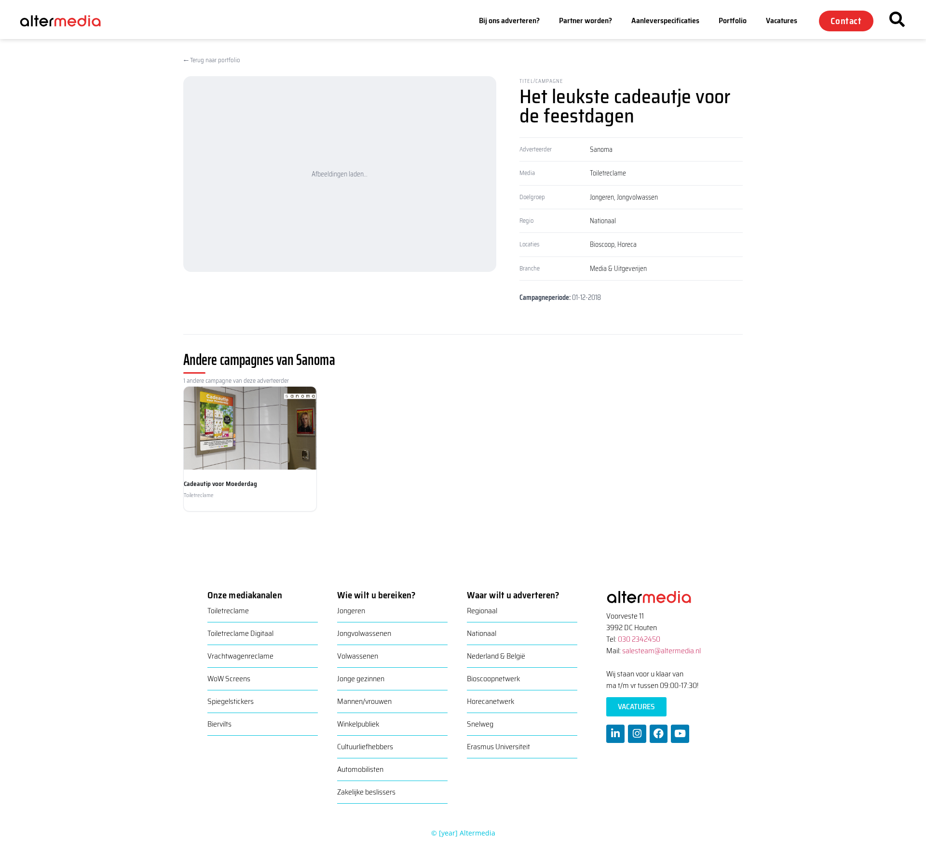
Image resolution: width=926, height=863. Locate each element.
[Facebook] (659, 734)
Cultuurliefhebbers (365, 747)
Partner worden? (585, 20)
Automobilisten (360, 769)
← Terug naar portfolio (211, 60)
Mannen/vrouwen (364, 701)
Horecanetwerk (490, 701)
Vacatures (781, 20)
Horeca (627, 244)
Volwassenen (357, 656)
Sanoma (601, 149)
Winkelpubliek (358, 724)
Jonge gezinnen (360, 679)
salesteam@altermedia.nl (661, 651)
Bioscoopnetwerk (493, 679)
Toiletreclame (608, 173)
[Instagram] (637, 734)
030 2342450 (639, 639)
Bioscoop (602, 244)
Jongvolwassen (637, 197)
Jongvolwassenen (364, 633)
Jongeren (602, 197)
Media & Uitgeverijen (618, 268)
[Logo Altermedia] (67, 21)
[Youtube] (680, 734)
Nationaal (603, 221)
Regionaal (482, 611)
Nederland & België (496, 656)
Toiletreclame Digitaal (240, 633)
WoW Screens (228, 679)
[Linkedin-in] (615, 734)
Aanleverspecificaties (665, 20)
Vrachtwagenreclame (240, 656)
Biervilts (219, 724)
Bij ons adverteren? (509, 20)
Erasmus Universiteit (498, 747)
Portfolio (733, 20)
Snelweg (480, 724)
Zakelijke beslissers (366, 792)
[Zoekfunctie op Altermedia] (897, 19)
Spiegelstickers (230, 701)
